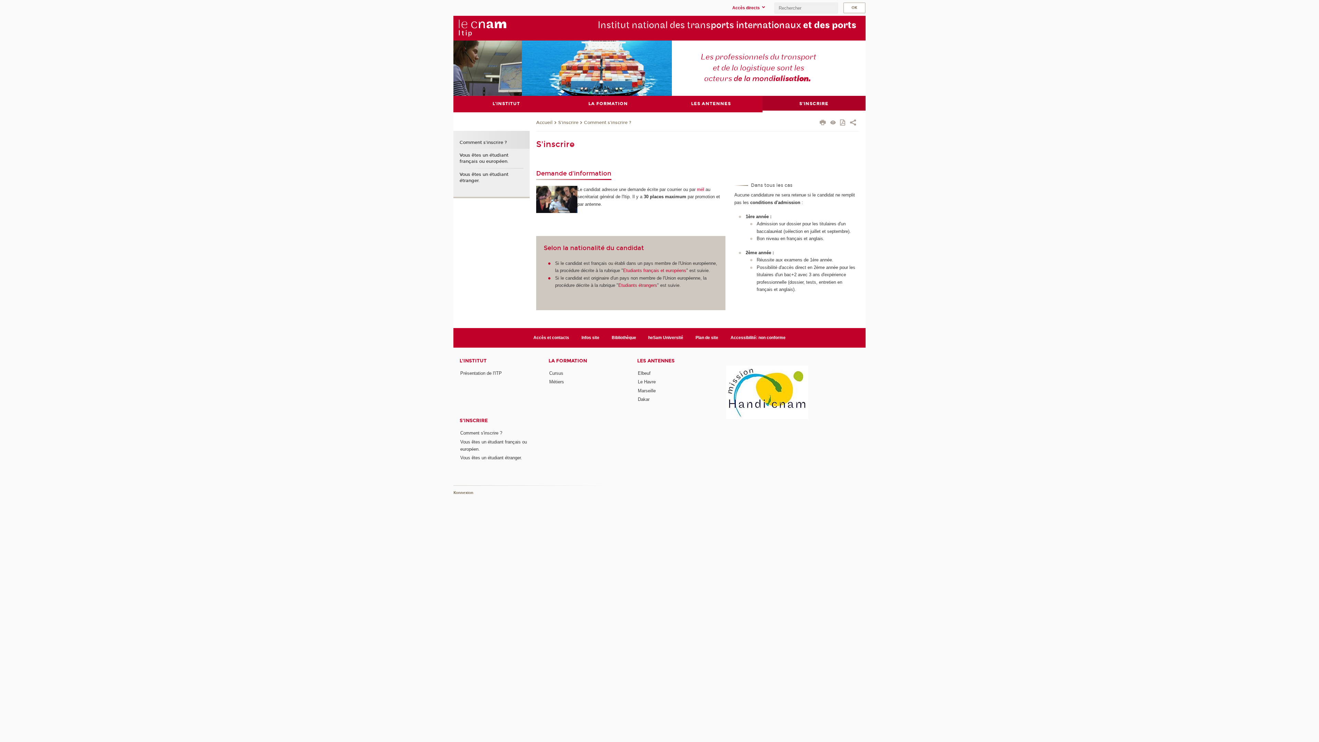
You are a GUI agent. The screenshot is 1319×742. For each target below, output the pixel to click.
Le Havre (647, 381)
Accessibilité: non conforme (758, 337)
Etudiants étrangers (637, 285)
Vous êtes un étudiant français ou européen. (484, 158)
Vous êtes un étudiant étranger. (484, 177)
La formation (568, 361)
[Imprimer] (823, 123)
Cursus (556, 373)
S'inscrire (568, 122)
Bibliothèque (624, 337)
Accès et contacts (551, 337)
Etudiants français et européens (654, 270)
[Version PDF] (843, 123)
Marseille (647, 390)
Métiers (556, 381)
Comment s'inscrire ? (607, 122)
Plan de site (707, 337)
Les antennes (656, 361)
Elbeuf (644, 373)
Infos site (590, 337)
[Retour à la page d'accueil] (482, 28)
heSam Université (665, 337)
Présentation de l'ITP (481, 373)
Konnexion (463, 493)
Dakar (644, 399)
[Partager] (853, 123)
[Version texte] (833, 123)
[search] (806, 8)
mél (700, 189)
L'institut (473, 361)
